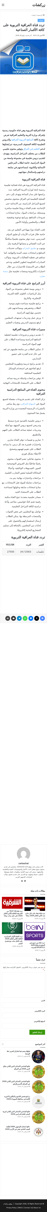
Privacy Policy (11, 1208)
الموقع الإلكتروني (39, 1021)
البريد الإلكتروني (40, 1011)
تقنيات (33, 15)
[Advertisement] (23, 100)
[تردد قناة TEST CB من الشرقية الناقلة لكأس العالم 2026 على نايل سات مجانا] (12, 903)
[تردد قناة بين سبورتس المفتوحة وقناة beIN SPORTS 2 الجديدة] (34, 931)
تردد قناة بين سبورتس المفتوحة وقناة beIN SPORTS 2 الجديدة (37, 945)
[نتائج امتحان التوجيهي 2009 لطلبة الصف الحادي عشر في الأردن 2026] (38, 1132)
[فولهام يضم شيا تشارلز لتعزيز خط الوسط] (38, 1056)
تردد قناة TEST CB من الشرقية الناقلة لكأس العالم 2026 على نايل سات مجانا (13, 913)
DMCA (20, 1208)
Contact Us (28, 1208)
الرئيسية (40, 15)
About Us (37, 1208)
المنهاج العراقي (28, 403)
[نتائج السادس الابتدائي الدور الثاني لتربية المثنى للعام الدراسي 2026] (38, 1117)
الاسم (43, 1001)
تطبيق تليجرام (29, 248)
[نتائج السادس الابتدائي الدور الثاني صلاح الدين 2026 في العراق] (38, 1071)
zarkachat (23, 863)
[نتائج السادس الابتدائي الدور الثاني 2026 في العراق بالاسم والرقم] (38, 1086)
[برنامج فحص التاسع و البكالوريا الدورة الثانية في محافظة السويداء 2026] (38, 1102)
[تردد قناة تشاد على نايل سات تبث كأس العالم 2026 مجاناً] (34, 904)
